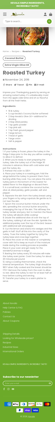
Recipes (15, 51)
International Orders (13, 351)
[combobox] (27, 21)
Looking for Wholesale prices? (18, 338)
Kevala (31, 416)
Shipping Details (11, 333)
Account (45, 14)
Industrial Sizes (10, 347)
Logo (18, 14)
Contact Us (9, 316)
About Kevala (10, 303)
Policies (7, 312)
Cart (50, 14)
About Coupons (11, 320)
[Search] (49, 21)
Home (6, 51)
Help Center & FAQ (12, 307)
